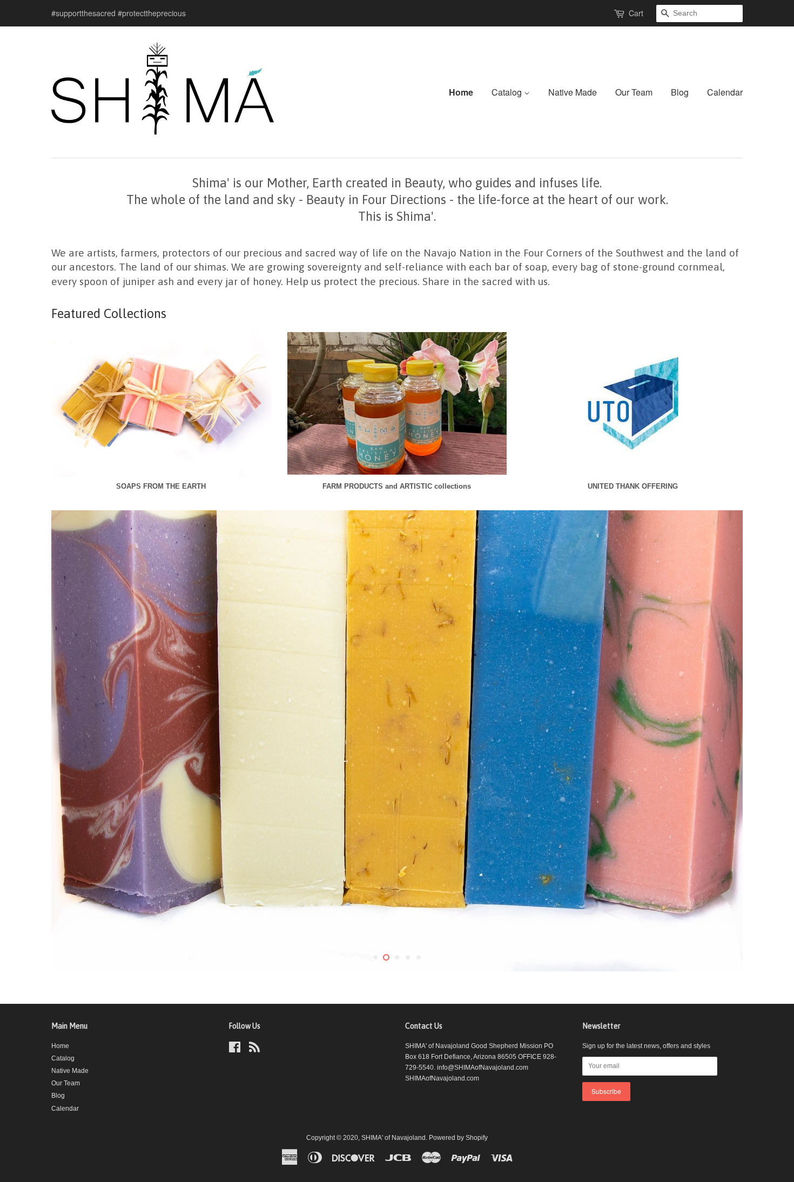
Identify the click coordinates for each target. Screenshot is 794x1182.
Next (720, 740)
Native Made (572, 92)
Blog (680, 92)
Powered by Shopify (458, 1138)
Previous (74, 740)
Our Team (633, 92)
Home (461, 92)
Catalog (508, 92)
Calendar (725, 92)
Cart (636, 13)
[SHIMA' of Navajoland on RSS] (254, 1049)
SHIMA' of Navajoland (393, 1138)
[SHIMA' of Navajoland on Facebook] (234, 1049)
